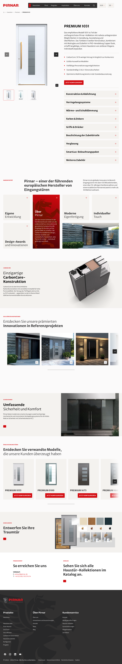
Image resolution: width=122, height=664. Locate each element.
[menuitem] (30, 5)
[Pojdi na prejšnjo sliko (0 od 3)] (7, 54)
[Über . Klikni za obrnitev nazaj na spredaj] (57, 197)
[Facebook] (5, 654)
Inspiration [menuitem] (65, 5)
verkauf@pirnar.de (21, 574)
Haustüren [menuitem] (36, 5)
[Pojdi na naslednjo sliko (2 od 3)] (56, 54)
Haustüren (10, 12)
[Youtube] (20, 654)
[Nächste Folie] (115, 351)
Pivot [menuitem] (46, 5)
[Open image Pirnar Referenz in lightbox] (36, 362)
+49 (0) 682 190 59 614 (23, 576)
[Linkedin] (15, 654)
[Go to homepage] (11, 5)
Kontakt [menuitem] (87, 5)
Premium (17, 12)
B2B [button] (101, 5)
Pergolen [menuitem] (54, 5)
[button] (31, 54)
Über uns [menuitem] (77, 5)
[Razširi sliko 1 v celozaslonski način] (56, 85)
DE (110, 5)
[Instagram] (10, 654)
